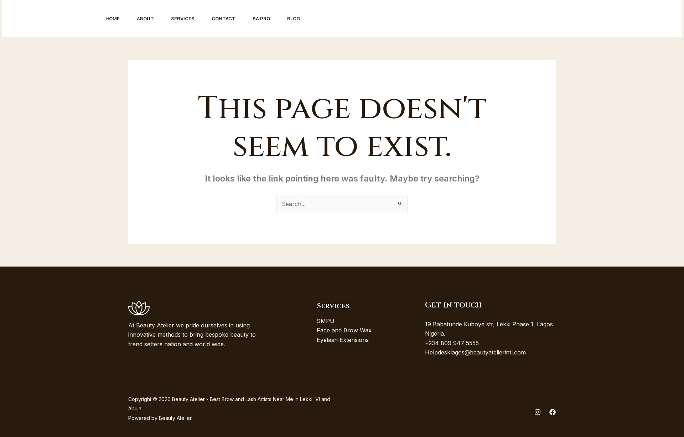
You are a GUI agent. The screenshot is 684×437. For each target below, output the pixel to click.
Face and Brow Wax (344, 330)
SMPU (326, 321)
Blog (293, 18)
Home (112, 18)
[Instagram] (583, 18)
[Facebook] (599, 18)
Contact (223, 18)
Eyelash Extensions (343, 339)
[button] (643, 18)
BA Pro (261, 18)
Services (183, 18)
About (145, 18)
